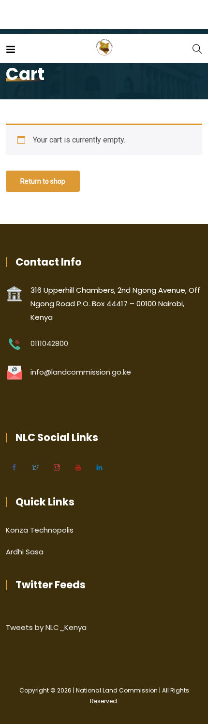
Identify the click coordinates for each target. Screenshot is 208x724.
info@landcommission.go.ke (80, 372)
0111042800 (49, 343)
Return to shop (42, 181)
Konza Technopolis (40, 530)
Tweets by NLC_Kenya (46, 627)
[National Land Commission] (104, 48)
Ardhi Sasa (25, 552)
